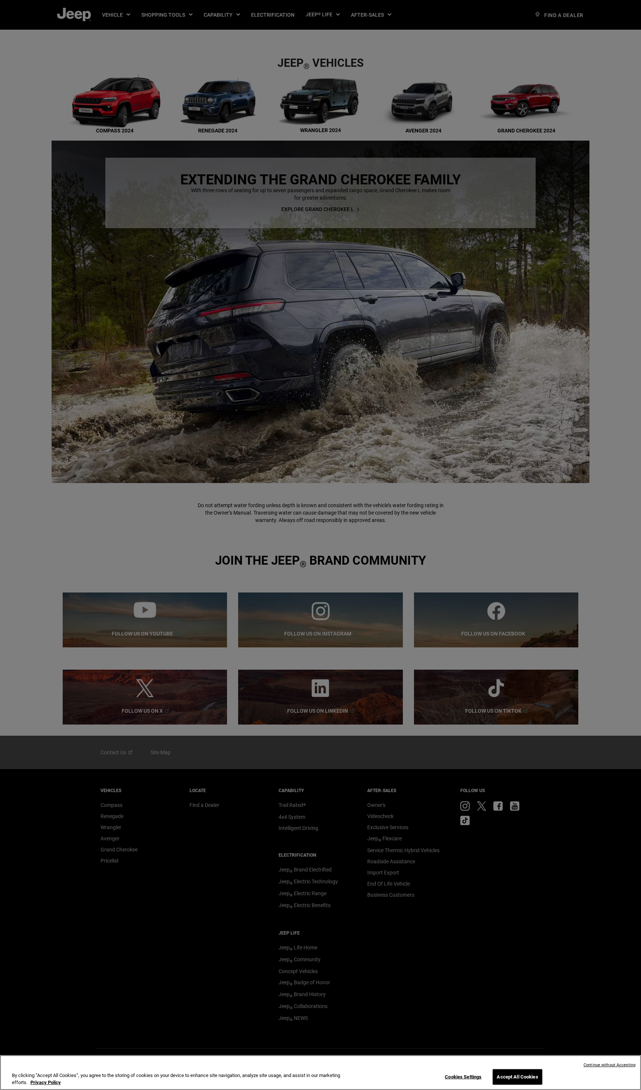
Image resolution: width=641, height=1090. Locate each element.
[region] (320, 1072)
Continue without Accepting (609, 1065)
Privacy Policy (45, 1082)
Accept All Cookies (517, 1077)
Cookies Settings (463, 1077)
